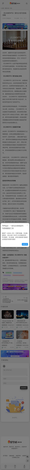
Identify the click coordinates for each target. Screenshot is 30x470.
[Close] (27, 225)
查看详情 (25, 244)
